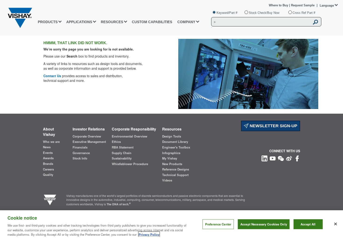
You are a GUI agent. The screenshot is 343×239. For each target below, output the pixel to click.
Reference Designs (175, 169)
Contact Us (52, 75)
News (47, 147)
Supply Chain (121, 153)
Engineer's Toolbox (176, 147)
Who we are (51, 142)
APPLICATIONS (79, 22)
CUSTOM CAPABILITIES (152, 22)
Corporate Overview (87, 136)
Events (48, 153)
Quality (48, 175)
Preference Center (218, 224)
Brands (48, 164)
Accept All (308, 224)
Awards (48, 158)
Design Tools (171, 136)
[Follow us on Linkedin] (264, 158)
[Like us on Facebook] (297, 158)
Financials (80, 147)
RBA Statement (122, 147)
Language (327, 5)
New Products (172, 164)
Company (186, 22)
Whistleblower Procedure (130, 164)
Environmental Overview (129, 136)
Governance (81, 153)
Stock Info (80, 158)
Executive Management (89, 142)
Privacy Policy (149, 234)
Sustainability (122, 158)
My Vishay (169, 158)
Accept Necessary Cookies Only (263, 224)
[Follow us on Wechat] (281, 158)
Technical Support (175, 175)
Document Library (175, 142)
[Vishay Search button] (315, 22)
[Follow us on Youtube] (273, 158)
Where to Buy (279, 5)
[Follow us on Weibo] (289, 158)
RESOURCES (112, 22)
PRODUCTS (48, 22)
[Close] (335, 224)
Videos (167, 180)
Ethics (116, 142)
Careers (48, 169)
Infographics (171, 153)
